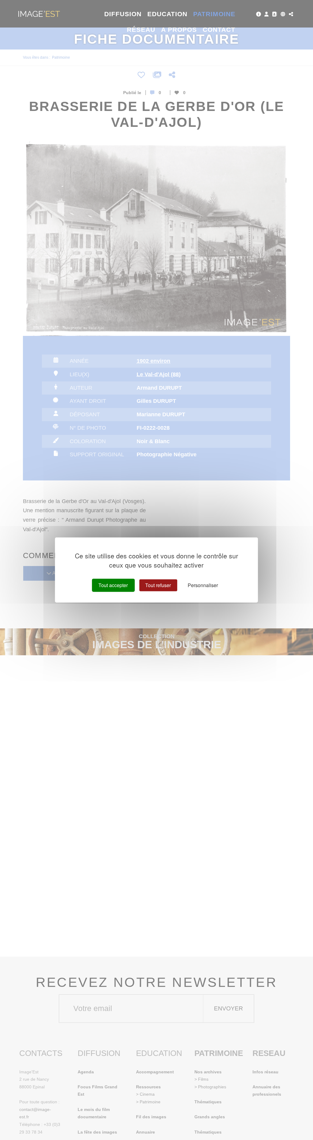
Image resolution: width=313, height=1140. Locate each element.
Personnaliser (203, 585)
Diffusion (123, 13)
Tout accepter (113, 585)
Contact (219, 29)
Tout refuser (158, 585)
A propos (179, 29)
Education (167, 13)
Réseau (141, 29)
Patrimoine (214, 13)
